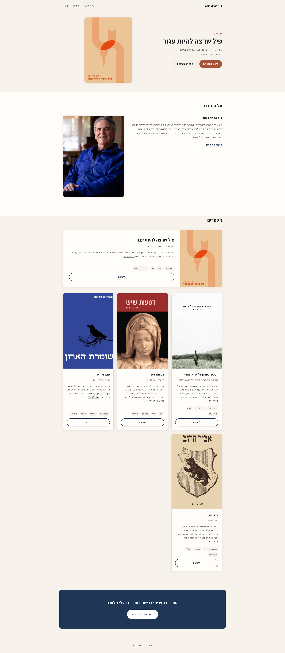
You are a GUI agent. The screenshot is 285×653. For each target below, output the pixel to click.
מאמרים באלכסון (185, 63)
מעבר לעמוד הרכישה (142, 614)
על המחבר (89, 5)
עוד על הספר (129, 256)
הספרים (76, 5)
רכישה (66, 5)
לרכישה (121, 277)
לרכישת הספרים (210, 63)
